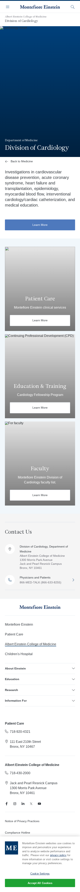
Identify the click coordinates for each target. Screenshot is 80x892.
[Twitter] (31, 803)
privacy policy (58, 855)
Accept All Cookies (40, 883)
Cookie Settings (40, 873)
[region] (40, 864)
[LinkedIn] (23, 803)
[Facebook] (6, 803)
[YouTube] (39, 803)
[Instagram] (14, 803)
